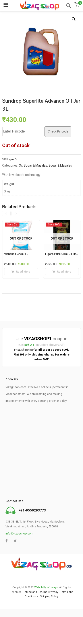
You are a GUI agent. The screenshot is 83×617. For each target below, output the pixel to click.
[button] (74, 19)
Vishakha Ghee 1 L (16, 254)
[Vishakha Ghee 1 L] (21, 224)
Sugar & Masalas (60, 165)
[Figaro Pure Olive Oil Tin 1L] (62, 224)
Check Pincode (58, 131)
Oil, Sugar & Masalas (33, 165)
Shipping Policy (49, 596)
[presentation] (6, 213)
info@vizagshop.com (19, 533)
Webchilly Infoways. (46, 587)
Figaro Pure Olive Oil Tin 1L (62, 254)
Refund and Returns (35, 592)
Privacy (53, 592)
